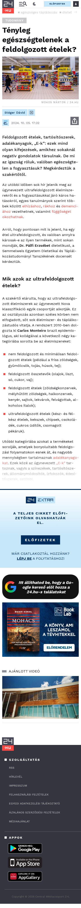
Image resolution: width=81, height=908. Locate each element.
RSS (11, 767)
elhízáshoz (31, 206)
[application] (40, 697)
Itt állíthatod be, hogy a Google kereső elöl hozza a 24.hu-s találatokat (45, 587)
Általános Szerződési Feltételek (34, 812)
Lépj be (24, 558)
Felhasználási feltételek (29, 794)
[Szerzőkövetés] (31, 112)
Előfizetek (57, 3)
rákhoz (49, 206)
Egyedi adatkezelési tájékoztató (34, 803)
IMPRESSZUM (18, 785)
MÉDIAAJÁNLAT (19, 821)
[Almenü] (23, 4)
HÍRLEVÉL (15, 776)
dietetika (69, 12)
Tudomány (14, 20)
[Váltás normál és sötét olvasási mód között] (34, 4)
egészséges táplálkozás (39, 12)
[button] (75, 12)
